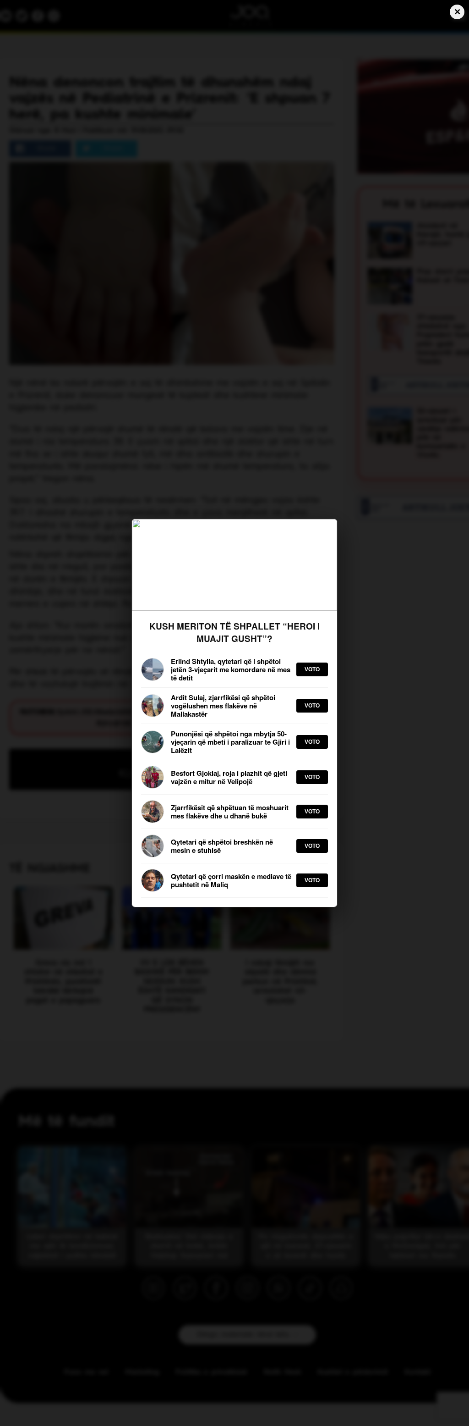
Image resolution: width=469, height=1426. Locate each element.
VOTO (312, 669)
